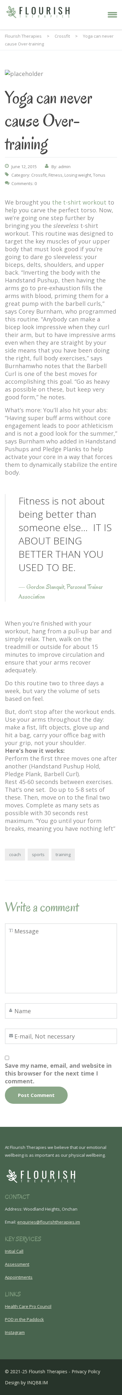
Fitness (55, 175)
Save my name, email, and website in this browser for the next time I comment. (58, 1073)
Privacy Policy (86, 1371)
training (63, 854)
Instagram (15, 1332)
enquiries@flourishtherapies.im (48, 1222)
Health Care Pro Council (28, 1306)
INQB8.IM (37, 1382)
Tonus (99, 175)
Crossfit (39, 175)
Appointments (19, 1277)
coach (15, 854)
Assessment (17, 1264)
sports (38, 854)
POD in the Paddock (24, 1319)
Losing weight (77, 175)
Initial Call (14, 1251)
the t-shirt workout (78, 202)
